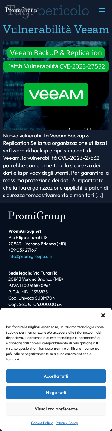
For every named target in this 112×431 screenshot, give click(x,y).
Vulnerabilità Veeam (56, 29)
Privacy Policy (67, 423)
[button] (103, 315)
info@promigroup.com (30, 256)
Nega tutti (56, 392)
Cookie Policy (42, 423)
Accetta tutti (56, 376)
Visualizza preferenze (56, 409)
